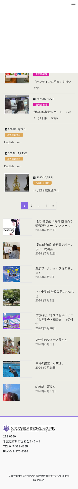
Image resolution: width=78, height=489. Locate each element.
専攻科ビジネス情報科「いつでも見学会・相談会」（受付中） (54, 320)
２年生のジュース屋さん (51, 339)
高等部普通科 (14, 135)
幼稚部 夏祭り (45, 386)
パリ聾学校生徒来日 (46, 190)
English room (12, 142)
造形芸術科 (41, 74)
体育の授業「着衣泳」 (49, 363)
